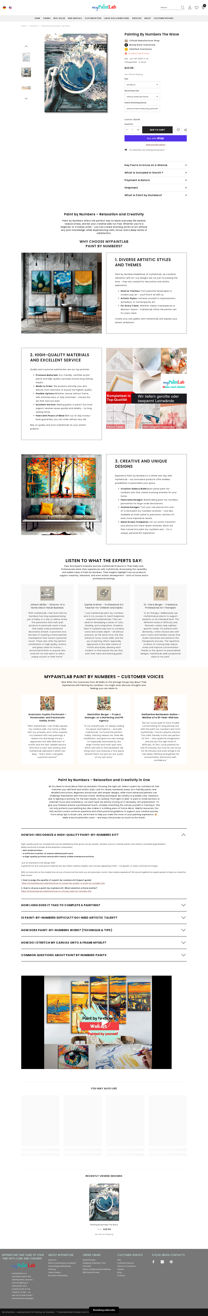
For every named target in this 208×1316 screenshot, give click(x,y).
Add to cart (157, 129)
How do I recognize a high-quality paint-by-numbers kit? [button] (70, 835)
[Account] (190, 7)
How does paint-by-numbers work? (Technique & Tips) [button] (66, 930)
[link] (61, 293)
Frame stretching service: (136, 102)
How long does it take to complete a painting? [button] (60, 905)
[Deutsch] (4, 7)
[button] (26, 46)
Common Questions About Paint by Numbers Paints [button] (64, 955)
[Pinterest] (171, 1261)
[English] (10, 7)
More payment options (155, 144)
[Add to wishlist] (178, 129)
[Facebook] (153, 1261)
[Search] (173, 7)
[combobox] (170, 7)
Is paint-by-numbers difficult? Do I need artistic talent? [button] (69, 918)
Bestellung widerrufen (104, 1310)
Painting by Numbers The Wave (104, 1224)
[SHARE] (184, 130)
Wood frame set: (132, 91)
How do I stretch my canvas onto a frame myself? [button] (63, 943)
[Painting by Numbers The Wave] (104, 1202)
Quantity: (129, 124)
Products (34, 26)
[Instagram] (162, 1261)
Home (24, 26)
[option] (75, 72)
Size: (126, 79)
